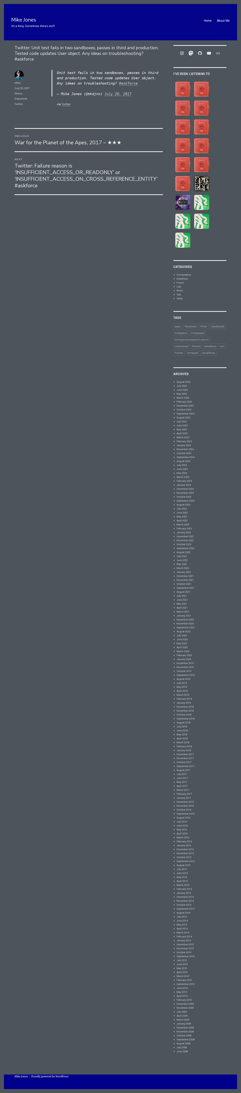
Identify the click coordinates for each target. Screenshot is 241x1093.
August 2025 (183, 417)
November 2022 (185, 540)
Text (179, 294)
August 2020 (183, 631)
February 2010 (184, 999)
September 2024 (185, 457)
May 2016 (182, 829)
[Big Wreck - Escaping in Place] (182, 108)
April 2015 (182, 881)
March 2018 (183, 742)
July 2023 (182, 508)
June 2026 (182, 389)
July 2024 (182, 465)
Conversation (184, 274)
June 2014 (182, 920)
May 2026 (182, 393)
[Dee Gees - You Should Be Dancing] (182, 202)
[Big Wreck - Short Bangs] (201, 145)
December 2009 (185, 1003)
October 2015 (184, 857)
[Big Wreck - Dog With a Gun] (201, 108)
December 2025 (185, 405)
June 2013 (182, 964)
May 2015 (182, 877)
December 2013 (185, 944)
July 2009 (182, 1011)
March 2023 (183, 524)
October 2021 (184, 584)
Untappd (192, 352)
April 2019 (182, 690)
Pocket (196, 346)
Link (179, 286)
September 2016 (185, 813)
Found (180, 282)
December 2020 (185, 619)
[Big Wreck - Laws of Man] (182, 127)
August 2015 (183, 865)
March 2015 (183, 885)
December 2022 (185, 536)
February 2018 (184, 746)
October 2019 (184, 671)
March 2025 (183, 437)
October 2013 (184, 952)
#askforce (128, 83)
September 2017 (185, 766)
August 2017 (183, 770)
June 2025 (182, 425)
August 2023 (183, 504)
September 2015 (185, 861)
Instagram (181, 332)
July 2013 (182, 960)
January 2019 (184, 702)
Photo (180, 290)
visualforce (208, 352)
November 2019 (185, 667)
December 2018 (185, 706)
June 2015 (182, 873)
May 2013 (182, 968)
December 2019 (185, 663)
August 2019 (183, 679)
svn (222, 346)
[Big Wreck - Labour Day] (201, 89)
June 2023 (182, 512)
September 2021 (185, 587)
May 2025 (182, 429)
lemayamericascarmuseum (192, 339)
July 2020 (182, 635)
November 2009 (185, 1007)
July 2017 (182, 774)
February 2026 (184, 401)
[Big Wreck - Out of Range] (182, 145)
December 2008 (185, 1027)
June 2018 (182, 730)
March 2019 (183, 694)
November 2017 (185, 758)
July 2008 (182, 1047)
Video (180, 298)
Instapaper (197, 332)
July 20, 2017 (117, 94)
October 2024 (184, 453)
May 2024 (182, 473)
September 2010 (185, 984)
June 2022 (182, 560)
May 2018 (182, 734)
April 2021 (182, 607)
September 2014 (185, 908)
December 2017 (185, 754)
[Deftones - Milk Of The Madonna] (182, 240)
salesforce (210, 346)
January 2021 (184, 615)
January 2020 (184, 659)
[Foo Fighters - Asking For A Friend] (201, 183)
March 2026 (183, 397)
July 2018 (182, 726)
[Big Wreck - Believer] (182, 164)
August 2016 (183, 817)
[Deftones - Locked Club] (201, 202)
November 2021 (185, 580)
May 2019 (182, 687)
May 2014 (182, 924)
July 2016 (182, 821)
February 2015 (184, 889)
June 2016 (182, 825)
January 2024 (184, 484)
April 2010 (182, 996)
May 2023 (182, 516)
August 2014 (183, 912)
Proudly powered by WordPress (50, 1076)
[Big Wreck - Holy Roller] (201, 164)
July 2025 (182, 421)
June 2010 (182, 988)
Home (208, 20)
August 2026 (183, 381)
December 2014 (185, 896)
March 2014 (183, 932)
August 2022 (183, 552)
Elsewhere (20, 98)
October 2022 (184, 544)
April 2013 (182, 972)
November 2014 (185, 900)
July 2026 (182, 385)
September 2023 (185, 500)
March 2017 (183, 790)
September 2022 (185, 548)
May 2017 (182, 782)
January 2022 (184, 572)
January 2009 (184, 1023)
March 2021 (183, 611)
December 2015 (185, 849)
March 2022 (183, 568)
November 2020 (185, 623)
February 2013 (184, 980)
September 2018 (185, 718)
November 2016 (185, 805)
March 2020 (183, 651)
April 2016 (182, 833)
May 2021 (182, 603)
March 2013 (183, 976)
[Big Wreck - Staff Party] (182, 183)
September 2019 (185, 675)
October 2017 (184, 762)
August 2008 (183, 1043)
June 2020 (182, 639)
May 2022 (182, 564)
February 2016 (184, 841)
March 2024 (183, 477)
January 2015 (184, 893)
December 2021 (185, 576)
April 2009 (182, 1015)
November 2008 (185, 1031)
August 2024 (183, 461)
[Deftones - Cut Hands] (201, 221)
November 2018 (185, 710)
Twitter (66, 104)
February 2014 (184, 936)
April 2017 (182, 786)
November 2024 (185, 449)
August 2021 (183, 591)
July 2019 (182, 683)
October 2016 (184, 809)
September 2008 (185, 1039)
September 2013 (185, 956)
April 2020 (182, 647)
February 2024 (184, 481)
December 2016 (185, 801)
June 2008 (182, 1051)
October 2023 (184, 496)
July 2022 (182, 556)
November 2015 (185, 853)
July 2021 (182, 595)
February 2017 (184, 793)
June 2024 (182, 469)
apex (178, 326)
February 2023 (184, 528)
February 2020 (184, 655)
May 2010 (182, 992)
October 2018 (184, 714)
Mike (17, 82)
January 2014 (184, 940)
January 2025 (184, 445)
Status (18, 93)
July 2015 (182, 869)
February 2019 (184, 698)
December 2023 (185, 488)
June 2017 (182, 778)
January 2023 (184, 532)
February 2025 (184, 441)
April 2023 (182, 520)
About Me (223, 20)
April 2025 (182, 433)
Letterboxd (181, 346)
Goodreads (217, 326)
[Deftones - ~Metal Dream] (182, 221)
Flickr (203, 326)
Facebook (191, 326)
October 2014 (184, 904)
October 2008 (184, 1035)
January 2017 (184, 797)
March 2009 (183, 1019)
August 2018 (183, 722)
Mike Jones (23, 19)
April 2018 (182, 738)
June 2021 (182, 599)
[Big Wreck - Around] (201, 127)
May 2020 (182, 643)
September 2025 (185, 413)
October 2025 (184, 409)
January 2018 (184, 750)
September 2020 (185, 627)
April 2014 (182, 928)
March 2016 (183, 837)
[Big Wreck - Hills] (182, 89)
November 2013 (185, 948)
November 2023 (185, 492)
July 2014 (182, 916)
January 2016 (184, 845)
